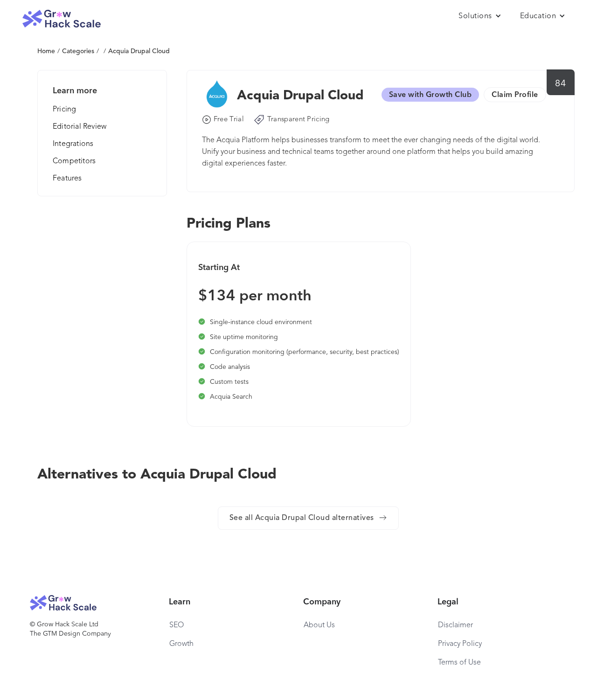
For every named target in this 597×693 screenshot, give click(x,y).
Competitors (74, 161)
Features (67, 178)
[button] (480, 16)
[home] (61, 19)
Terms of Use (459, 662)
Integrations (73, 144)
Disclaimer (455, 625)
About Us (319, 625)
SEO (176, 625)
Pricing (64, 109)
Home (46, 51)
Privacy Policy (460, 644)
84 (560, 84)
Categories (78, 51)
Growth (181, 644)
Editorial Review (79, 127)
